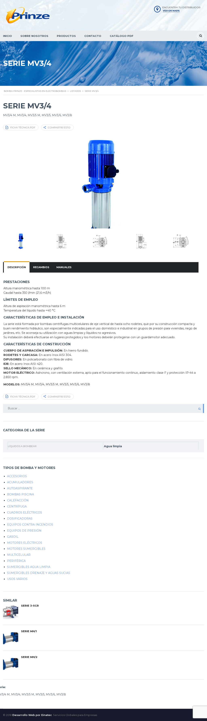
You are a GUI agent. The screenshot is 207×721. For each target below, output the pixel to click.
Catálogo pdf (121, 35)
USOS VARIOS (17, 579)
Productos (66, 35)
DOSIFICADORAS (20, 518)
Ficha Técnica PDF (22, 127)
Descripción (16, 267)
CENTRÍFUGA (17, 506)
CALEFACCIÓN (18, 500)
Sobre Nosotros (34, 35)
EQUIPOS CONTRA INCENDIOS (30, 524)
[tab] (17, 267)
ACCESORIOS (17, 476)
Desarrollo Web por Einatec (32, 715)
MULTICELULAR (19, 555)
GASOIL (12, 536)
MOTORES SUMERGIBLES (26, 549)
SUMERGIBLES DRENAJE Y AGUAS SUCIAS (38, 573)
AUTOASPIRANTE (20, 488)
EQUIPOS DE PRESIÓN (24, 530)
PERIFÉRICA (16, 561)
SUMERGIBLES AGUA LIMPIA (28, 567)
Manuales (63, 267)
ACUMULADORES (20, 482)
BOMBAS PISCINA (20, 494)
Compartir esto (59, 127)
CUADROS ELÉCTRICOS (24, 512)
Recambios (41, 267)
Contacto (92, 35)
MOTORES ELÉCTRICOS (24, 543)
